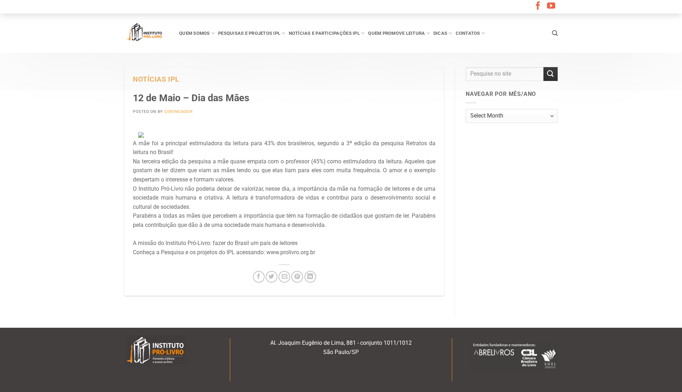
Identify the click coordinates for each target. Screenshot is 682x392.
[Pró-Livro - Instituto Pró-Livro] (146, 33)
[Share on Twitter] (271, 277)
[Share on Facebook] (259, 277)
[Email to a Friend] (284, 277)
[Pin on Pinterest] (297, 277)
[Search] (555, 33)
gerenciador (178, 111)
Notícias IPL (156, 79)
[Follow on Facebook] (538, 6)
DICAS (440, 33)
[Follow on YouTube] (551, 6)
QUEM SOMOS (194, 33)
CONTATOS (468, 33)
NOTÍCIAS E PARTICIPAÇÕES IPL (324, 33)
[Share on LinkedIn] (310, 277)
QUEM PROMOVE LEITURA (396, 33)
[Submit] (550, 74)
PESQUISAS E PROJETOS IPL (249, 33)
